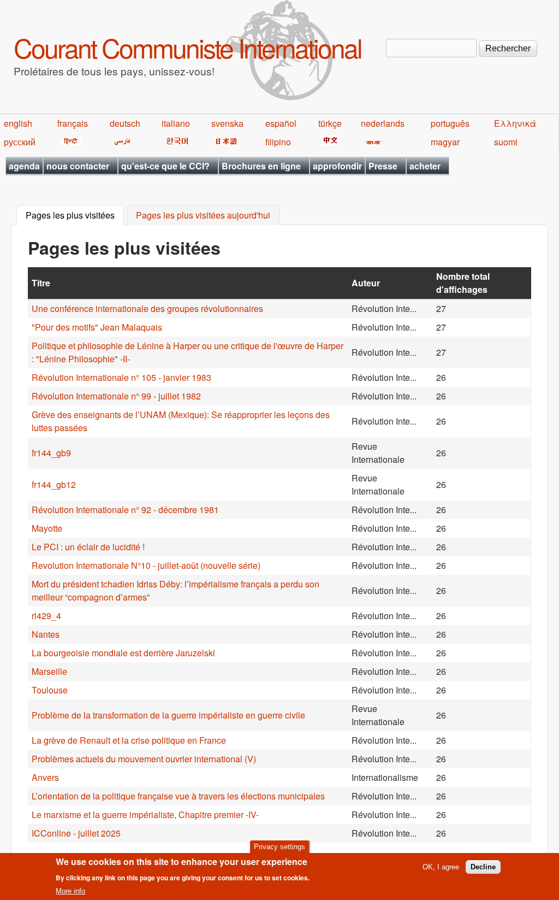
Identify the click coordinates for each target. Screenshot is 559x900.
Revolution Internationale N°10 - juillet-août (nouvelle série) (146, 565)
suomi (506, 142)
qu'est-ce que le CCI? (165, 166)
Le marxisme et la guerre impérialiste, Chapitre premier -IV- (145, 814)
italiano (176, 123)
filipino (278, 142)
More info (70, 891)
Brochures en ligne (261, 166)
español (280, 123)
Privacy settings (279, 847)
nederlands (383, 123)
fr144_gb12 (54, 484)
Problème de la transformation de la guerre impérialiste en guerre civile (168, 715)
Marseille (49, 671)
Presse (382, 166)
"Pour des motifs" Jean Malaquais (97, 327)
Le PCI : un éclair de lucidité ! (88, 546)
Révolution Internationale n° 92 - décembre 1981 (125, 509)
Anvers (45, 777)
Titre (41, 283)
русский (19, 142)
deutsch (125, 123)
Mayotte (47, 528)
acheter (425, 166)
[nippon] (224, 142)
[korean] (175, 142)
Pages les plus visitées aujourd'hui (203, 215)
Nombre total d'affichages (463, 283)
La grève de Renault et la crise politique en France (129, 740)
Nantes (46, 634)
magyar (445, 142)
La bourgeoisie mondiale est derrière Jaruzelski (123, 652)
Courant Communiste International (187, 47)
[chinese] (329, 142)
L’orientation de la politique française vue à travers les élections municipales (178, 796)
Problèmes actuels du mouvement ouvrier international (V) (144, 758)
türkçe (330, 123)
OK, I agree (441, 867)
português (450, 123)
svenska (227, 123)
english (18, 123)
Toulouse (50, 690)
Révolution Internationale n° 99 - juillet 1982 (116, 396)
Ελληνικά (515, 123)
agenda (24, 166)
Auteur (366, 283)
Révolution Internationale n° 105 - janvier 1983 (121, 377)
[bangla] (371, 142)
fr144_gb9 (51, 452)
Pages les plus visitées (75, 215)
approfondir (337, 166)
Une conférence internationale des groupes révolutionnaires (147, 308)
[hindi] (69, 142)
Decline (483, 867)
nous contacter (77, 166)
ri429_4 (46, 615)
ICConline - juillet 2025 (76, 833)
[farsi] (120, 142)
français (72, 123)
